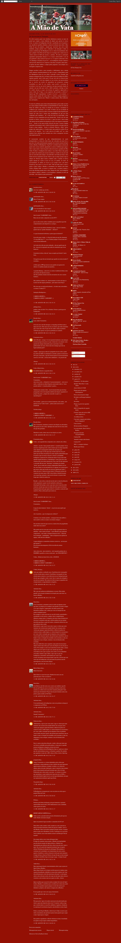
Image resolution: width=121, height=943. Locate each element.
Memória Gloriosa (78, 254)
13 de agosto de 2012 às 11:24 (44, 418)
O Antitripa (76, 196)
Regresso (75, 143)
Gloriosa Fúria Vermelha (79, 344)
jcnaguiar (36, 760)
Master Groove (77, 176)
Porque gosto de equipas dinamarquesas (80, 391)
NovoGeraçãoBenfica (78, 129)
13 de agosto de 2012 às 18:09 (44, 784)
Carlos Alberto (37, 368)
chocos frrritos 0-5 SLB (80, 388)
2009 (74, 472)
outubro (76, 374)
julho (75, 450)
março (76, 459)
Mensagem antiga (63, 930)
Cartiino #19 (77, 442)
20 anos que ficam (77, 149)
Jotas (35, 602)
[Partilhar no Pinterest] (64, 178)
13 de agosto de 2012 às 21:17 (44, 809)
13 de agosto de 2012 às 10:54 (44, 364)
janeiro (76, 464)
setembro (76, 376)
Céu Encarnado (77, 325)
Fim (74, 326)
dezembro (77, 369)
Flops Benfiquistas (78, 319)
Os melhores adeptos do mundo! (80, 197)
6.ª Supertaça (76, 118)
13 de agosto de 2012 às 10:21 (44, 314)
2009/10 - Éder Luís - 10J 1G (79, 321)
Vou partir (75, 204)
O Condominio (76, 304)
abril (75, 457)
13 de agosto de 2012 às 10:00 (44, 201)
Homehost (81, 88)
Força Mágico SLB (78, 297)
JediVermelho (37, 196)
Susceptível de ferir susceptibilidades (79, 433)
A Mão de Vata (60, 6)
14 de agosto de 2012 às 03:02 (44, 894)
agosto (76, 379)
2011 (74, 467)
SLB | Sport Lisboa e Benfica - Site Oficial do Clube (81, 341)
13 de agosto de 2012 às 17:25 (44, 755)
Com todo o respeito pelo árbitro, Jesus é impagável (82, 420)
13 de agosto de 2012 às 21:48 (44, 859)
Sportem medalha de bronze (79, 310)
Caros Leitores (77, 423)
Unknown (36, 721)
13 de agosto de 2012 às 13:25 (44, 584)
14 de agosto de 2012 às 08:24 (44, 923)
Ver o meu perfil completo (79, 483)
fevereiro (76, 462)
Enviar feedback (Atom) (42, 934)
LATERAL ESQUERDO (79, 235)
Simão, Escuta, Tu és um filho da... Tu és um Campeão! (80, 202)
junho (76, 452)
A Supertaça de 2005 (77, 256)
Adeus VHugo (76, 299)
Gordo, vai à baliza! (78, 217)
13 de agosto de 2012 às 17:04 (44, 707)
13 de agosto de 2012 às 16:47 (44, 696)
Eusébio (75, 267)
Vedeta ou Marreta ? (78, 285)
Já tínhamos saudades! (78, 154)
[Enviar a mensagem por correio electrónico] (54, 177)
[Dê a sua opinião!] (59, 178)
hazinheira (36, 187)
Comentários (76, 356)
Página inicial (50, 930)
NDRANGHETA (77, 249)
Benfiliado (75, 189)
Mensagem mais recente (35, 930)
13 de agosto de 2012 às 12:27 (44, 565)
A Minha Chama (77, 171)
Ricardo (36, 318)
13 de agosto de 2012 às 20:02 (44, 796)
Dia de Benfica (77, 153)
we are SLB (76, 278)
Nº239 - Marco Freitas (78, 286)
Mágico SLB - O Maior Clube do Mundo (81, 242)
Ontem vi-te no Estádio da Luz (81, 164)
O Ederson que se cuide (78, 224)
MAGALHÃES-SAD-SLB (79, 208)
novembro (77, 372)
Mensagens (76, 353)
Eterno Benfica (77, 260)
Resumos (75, 172)
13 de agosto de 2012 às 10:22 (44, 333)
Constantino (37, 337)
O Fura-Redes (76, 136)
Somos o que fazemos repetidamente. (81, 261)
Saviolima (76, 401)
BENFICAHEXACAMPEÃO (41, 813)
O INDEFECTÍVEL (78, 117)
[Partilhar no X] (61, 178)
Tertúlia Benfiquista (78, 142)
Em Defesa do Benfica (78, 122)
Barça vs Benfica (76, 218)
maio (75, 455)
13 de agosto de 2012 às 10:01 (44, 211)
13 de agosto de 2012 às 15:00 (44, 597)
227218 (75, 228)
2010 (74, 470)
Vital (74, 250)
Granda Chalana (77, 337)
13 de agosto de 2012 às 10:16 (44, 302)
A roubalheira (76, 315)
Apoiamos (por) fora (78, 330)
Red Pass (75, 158)
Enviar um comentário (35, 927)
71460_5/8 (36, 569)
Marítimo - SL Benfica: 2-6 (79, 245)
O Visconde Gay (77, 308)
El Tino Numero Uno (76, 67)
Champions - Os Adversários (81, 381)
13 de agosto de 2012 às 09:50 (44, 192)
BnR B (74, 290)
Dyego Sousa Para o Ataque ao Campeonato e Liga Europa (80, 166)
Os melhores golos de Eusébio (80, 138)
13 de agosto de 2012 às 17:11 (44, 717)
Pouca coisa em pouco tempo (81, 395)
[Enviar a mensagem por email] (57, 178)
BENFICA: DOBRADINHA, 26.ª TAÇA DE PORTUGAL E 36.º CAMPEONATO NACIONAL (81, 211)
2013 (74, 364)
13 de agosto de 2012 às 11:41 (44, 497)
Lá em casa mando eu (78, 183)
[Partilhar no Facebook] (63, 178)
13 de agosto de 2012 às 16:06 (44, 679)
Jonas (74, 185)
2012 (74, 367)
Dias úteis (75, 147)
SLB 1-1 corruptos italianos (81, 444)
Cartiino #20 (77, 437)
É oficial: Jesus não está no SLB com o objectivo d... (82, 413)
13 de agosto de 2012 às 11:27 (44, 435)
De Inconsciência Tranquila (81, 426)
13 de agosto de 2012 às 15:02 (44, 664)
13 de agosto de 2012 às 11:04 (44, 373)
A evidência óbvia (78, 417)
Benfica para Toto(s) (79, 447)
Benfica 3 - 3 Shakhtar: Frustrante (80, 160)
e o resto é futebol (77, 314)
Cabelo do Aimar (77, 222)
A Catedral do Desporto (79, 271)
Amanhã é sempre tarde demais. (82, 439)
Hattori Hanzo (37, 668)
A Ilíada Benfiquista (78, 265)
